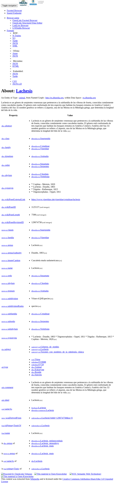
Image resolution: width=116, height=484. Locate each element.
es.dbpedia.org (89, 98)
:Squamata (40, 164)
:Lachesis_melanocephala (47, 441)
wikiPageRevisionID (13, 222)
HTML (15, 66)
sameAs (7, 409)
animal (22, 98)
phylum (7, 175)
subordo (8, 321)
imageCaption (11, 260)
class (5, 138)
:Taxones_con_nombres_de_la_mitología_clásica (57, 352)
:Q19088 (38, 362)
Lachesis (24, 90)
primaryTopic (11, 468)
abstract (7, 126)
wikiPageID (9, 207)
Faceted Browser (14, 10)
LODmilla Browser (21, 28)
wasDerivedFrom (11, 418)
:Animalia (40, 156)
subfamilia (9, 314)
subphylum (10, 329)
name (7, 268)
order (6, 165)
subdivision (10, 298)
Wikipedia (34, 479)
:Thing (35, 359)
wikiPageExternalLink (13, 199)
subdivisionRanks (13, 306)
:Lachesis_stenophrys (45, 443)
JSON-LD (17, 84)
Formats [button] (10, 30)
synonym (7, 188)
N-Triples (16, 35)
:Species (36, 375)
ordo (7, 275)
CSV (14, 81)
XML (15, 46)
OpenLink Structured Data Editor (27, 23)
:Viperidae (40, 148)
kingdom (7, 156)
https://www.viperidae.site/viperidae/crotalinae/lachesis (55, 199)
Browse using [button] (13, 18)
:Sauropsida (40, 138)
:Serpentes (40, 166)
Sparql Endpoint (14, 13)
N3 (13, 38)
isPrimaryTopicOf (11, 425)
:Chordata (40, 174)
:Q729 (37, 364)
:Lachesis (40, 349)
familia (8, 237)
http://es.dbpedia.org (54, 98)
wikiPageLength (11, 214)
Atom (15, 53)
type (5, 367)
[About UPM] (37, 5)
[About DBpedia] (23, 5)
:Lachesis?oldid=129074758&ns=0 (52, 418)
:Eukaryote (37, 369)
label (5, 400)
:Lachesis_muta (42, 446)
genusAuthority (12, 253)
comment (7, 387)
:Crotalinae (40, 146)
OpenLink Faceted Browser (24, 20)
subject (6, 349)
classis (7, 230)
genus (7, 245)
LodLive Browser (20, 25)
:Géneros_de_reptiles (45, 347)
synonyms (9, 338)
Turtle (15, 41)
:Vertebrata (40, 176)
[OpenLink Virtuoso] (16, 474)
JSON (15, 43)
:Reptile (36, 372)
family (6, 147)
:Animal (36, 367)
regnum (8, 291)
